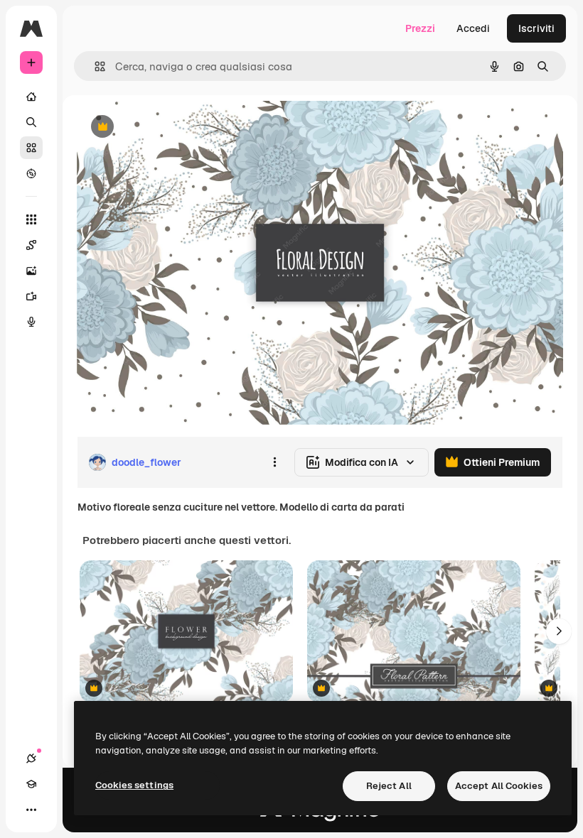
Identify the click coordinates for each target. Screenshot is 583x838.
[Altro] (31, 809)
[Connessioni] (31, 758)
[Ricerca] (31, 122)
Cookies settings (134, 785)
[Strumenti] (31, 219)
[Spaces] (31, 245)
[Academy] (31, 784)
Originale (170, 127)
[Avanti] (559, 631)
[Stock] (31, 147)
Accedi (473, 28)
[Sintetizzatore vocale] (31, 321)
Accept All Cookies (498, 786)
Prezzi (420, 28)
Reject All (389, 786)
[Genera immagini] (31, 270)
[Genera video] (31, 296)
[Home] (31, 96)
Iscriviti (536, 28)
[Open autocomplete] (94, 66)
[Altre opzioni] (274, 462)
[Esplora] (31, 173)
